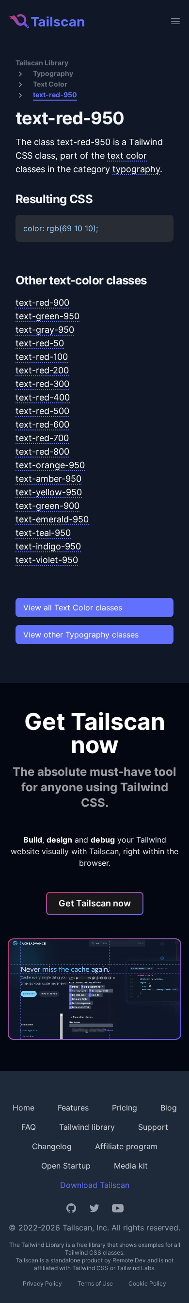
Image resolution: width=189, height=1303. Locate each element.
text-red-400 (43, 397)
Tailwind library (87, 1127)
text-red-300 (42, 384)
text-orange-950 (50, 465)
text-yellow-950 (49, 492)
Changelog (52, 1146)
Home (23, 1107)
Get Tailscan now (95, 903)
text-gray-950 (45, 330)
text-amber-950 (48, 479)
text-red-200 (42, 370)
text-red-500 (42, 411)
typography (136, 169)
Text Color (50, 84)
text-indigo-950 (48, 546)
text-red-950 (55, 94)
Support (153, 1127)
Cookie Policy (147, 1283)
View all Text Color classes (72, 607)
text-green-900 (47, 506)
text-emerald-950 (52, 519)
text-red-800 (42, 451)
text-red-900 (42, 302)
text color (127, 155)
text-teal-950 (43, 533)
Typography (53, 73)
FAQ (28, 1127)
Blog (168, 1107)
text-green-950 (47, 316)
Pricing (124, 1107)
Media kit (131, 1165)
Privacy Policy (42, 1283)
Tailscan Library (42, 63)
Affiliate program (126, 1146)
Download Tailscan (94, 1185)
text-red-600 (42, 424)
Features (73, 1107)
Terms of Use (95, 1283)
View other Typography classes (81, 634)
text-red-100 (42, 357)
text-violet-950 (47, 560)
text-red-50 (40, 343)
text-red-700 (42, 438)
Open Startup (66, 1165)
